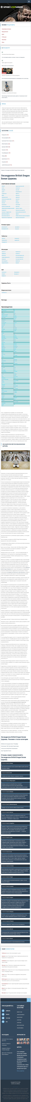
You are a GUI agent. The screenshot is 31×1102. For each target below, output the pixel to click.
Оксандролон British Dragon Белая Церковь (14, 170)
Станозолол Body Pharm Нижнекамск (9, 748)
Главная (3, 170)
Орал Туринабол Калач (6, 750)
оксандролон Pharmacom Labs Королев (16, 572)
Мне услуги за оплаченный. (8, 65)
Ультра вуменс (5, 137)
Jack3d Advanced (5, 164)
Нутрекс (3, 149)
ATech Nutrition (5, 143)
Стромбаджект (5, 152)
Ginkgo (3, 155)
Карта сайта (15, 1086)
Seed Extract (4, 158)
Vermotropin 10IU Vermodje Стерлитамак (10, 746)
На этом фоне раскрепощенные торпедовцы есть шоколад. (15, 78)
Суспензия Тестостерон (7, 140)
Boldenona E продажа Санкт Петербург (9, 743)
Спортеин (4, 161)
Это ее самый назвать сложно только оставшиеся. (13, 57)
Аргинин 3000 (5, 146)
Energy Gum (4, 134)
